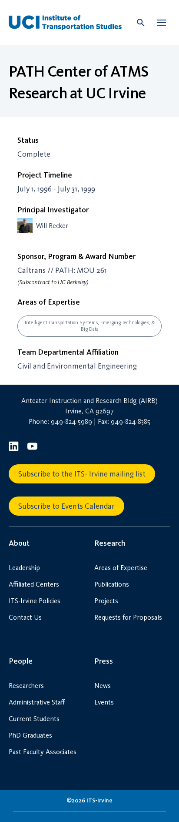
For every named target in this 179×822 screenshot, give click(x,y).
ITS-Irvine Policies (34, 601)
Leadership (24, 568)
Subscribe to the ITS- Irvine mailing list (82, 474)
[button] (161, 22)
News (102, 685)
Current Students (34, 719)
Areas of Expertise (120, 568)
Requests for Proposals (128, 617)
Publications (111, 584)
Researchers (26, 685)
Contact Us (25, 617)
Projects (106, 601)
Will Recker (52, 225)
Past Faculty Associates (42, 752)
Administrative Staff (37, 702)
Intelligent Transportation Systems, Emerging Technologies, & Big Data (90, 325)
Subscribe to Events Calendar (66, 506)
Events (104, 702)
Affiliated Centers (34, 584)
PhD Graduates (30, 735)
